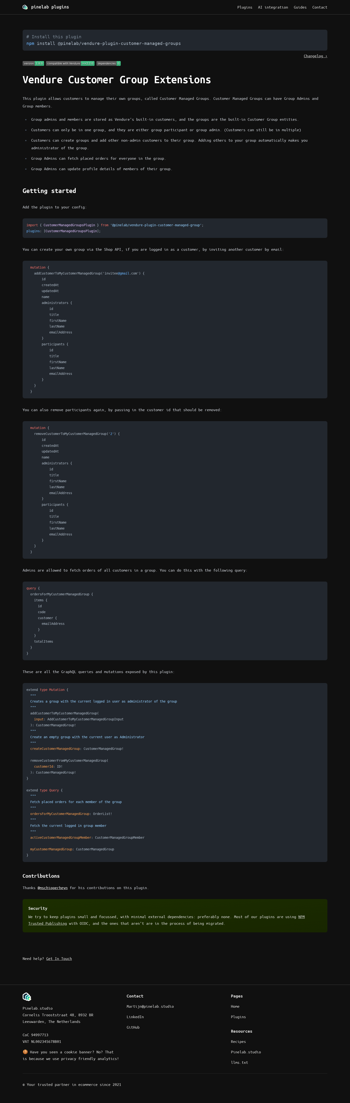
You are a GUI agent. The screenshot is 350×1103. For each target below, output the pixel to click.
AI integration (273, 7)
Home (235, 1006)
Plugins (244, 7)
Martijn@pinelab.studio (150, 1006)
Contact (319, 7)
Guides (300, 7)
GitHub (133, 1027)
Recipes (238, 1041)
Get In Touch (59, 958)
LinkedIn (135, 1016)
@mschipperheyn (53, 887)
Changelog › (315, 55)
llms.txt (239, 1062)
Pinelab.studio (246, 1052)
